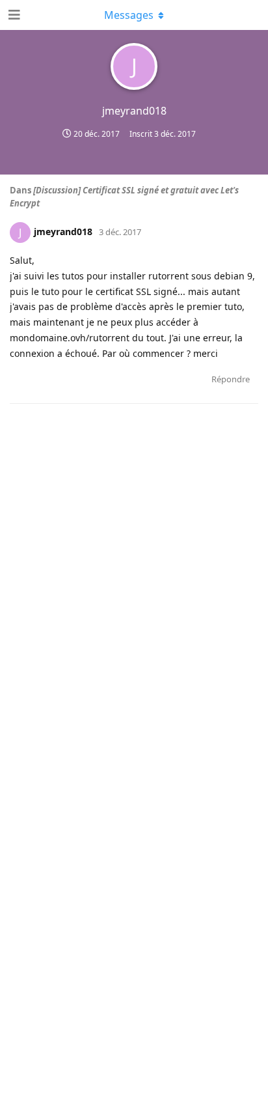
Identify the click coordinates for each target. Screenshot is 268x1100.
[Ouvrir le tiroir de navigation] (13, 15)
